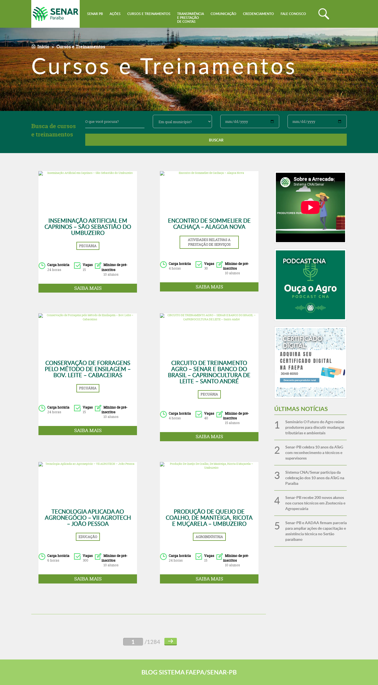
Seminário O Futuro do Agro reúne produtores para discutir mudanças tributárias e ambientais (315, 427)
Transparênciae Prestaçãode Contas (190, 17)
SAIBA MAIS (88, 288)
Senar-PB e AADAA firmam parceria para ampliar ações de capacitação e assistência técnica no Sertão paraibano (316, 531)
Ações (115, 13)
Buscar (216, 140)
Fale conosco (293, 13)
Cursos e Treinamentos (148, 13)
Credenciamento (258, 13)
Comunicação (223, 13)
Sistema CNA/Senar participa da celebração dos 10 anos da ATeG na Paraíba (314, 478)
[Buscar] (324, 14)
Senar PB (95, 13)
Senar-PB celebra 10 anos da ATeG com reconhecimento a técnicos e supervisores (314, 452)
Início (43, 47)
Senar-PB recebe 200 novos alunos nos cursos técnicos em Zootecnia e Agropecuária (315, 503)
